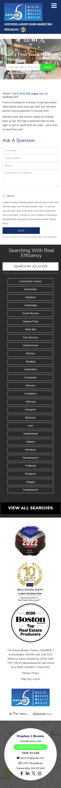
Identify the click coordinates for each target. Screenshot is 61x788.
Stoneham (30, 377)
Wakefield (30, 369)
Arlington (30, 409)
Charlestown (30, 345)
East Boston (30, 337)
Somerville (30, 289)
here (5, 121)
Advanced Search (22, 73)
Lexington (30, 393)
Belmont (30, 418)
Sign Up (25, 679)
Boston (30, 353)
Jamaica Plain (30, 321)
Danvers (30, 385)
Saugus (30, 482)
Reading (30, 361)
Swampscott (30, 490)
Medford (30, 297)
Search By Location (30, 266)
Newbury (30, 450)
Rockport (30, 474)
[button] (47, 67)
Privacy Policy (38, 237)
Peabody (30, 466)
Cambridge (30, 305)
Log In (36, 679)
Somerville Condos (30, 281)
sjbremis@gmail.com (32, 758)
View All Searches (30, 508)
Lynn (30, 425)
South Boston (30, 313)
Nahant (30, 442)
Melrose (31, 402)
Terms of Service (48, 237)
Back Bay (30, 329)
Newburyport (30, 458)
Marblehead (30, 434)
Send (21, 230)
